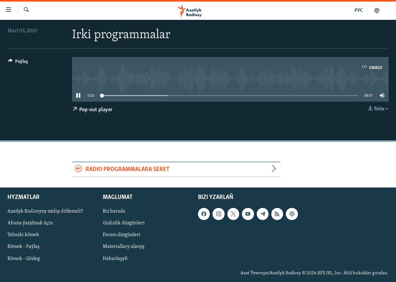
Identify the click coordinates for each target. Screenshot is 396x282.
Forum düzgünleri (121, 234)
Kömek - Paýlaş (23, 246)
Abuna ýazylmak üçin (30, 223)
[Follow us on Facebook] (204, 214)
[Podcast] (292, 214)
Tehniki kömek (23, 234)
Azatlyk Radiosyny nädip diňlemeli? (45, 211)
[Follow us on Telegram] (263, 214)
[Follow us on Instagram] (218, 214)
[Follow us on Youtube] (248, 214)
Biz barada (114, 211)
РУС (359, 10)
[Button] (18, 63)
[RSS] (277, 214)
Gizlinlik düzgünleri (124, 223)
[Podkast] (377, 10)
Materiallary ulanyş (123, 246)
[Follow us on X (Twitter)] (233, 214)
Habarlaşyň (115, 258)
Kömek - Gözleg (23, 258)
